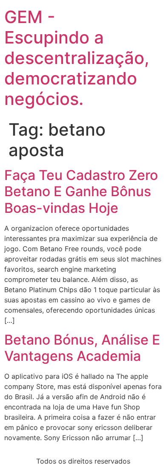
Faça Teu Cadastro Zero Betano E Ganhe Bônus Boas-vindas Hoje (81, 191)
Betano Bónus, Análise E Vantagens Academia (82, 347)
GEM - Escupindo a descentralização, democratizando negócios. (76, 57)
